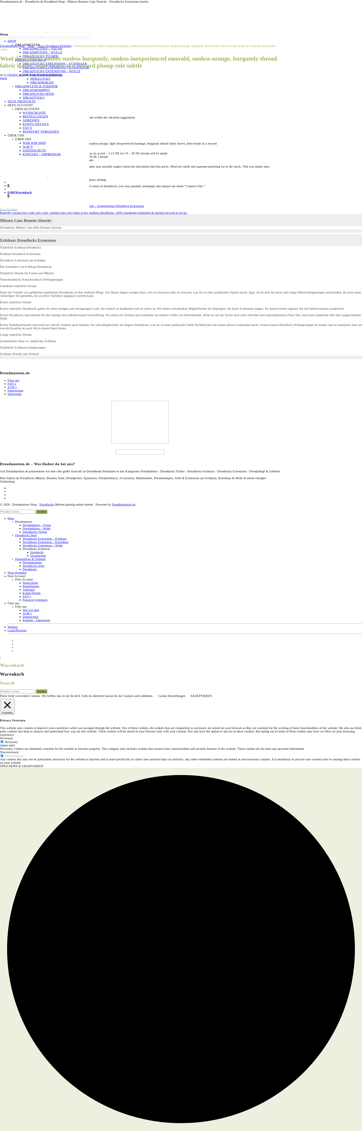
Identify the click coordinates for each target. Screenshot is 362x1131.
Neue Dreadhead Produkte (46, 74)
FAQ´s (12, 383)
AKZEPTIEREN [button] (201, 696)
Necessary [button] (6, 738)
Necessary (11, 742)
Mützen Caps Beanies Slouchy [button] (26, 220)
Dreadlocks (47, 504)
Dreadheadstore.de (124, 504)
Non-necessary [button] (9, 752)
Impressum (14, 394)
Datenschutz (15, 390)
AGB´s (12, 387)
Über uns (13, 380)
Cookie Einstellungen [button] (172, 696)
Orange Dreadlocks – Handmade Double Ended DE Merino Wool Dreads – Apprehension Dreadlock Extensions (72, 204)
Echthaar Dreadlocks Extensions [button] (28, 240)
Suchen (41, 511)
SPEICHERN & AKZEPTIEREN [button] (22, 766)
